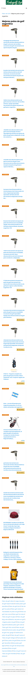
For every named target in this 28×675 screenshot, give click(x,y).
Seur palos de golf (11, 640)
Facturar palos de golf (14, 630)
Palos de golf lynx (14, 606)
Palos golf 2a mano (18, 614)
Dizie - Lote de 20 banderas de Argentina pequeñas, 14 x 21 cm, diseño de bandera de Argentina (12, 405)
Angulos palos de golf (9, 622)
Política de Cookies (10, 664)
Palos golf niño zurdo (8, 627)
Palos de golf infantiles (9, 653)
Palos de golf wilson (8, 601)
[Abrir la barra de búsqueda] (26, 8)
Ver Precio (21, 50)
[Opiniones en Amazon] (14, 370)
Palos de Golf (6, 13)
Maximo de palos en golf (17, 619)
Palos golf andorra (17, 609)
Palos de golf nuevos (17, 635)
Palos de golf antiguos (9, 638)
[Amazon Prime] (23, 381)
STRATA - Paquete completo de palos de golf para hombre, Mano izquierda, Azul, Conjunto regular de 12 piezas (13, 376)
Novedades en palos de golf (11, 611)
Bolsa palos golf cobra (16, 625)
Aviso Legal (3, 664)
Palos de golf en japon (9, 617)
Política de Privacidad (18, 664)
